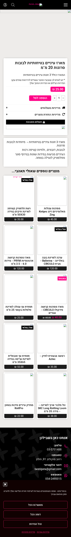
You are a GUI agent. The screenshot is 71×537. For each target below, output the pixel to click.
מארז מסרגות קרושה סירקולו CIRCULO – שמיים (52, 310)
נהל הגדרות (35, 524)
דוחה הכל (35, 514)
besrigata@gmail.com (48, 469)
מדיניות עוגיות (43, 532)
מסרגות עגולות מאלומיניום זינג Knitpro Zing (52, 212)
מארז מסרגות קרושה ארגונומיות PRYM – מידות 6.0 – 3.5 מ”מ (18, 261)
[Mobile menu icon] (66, 4)
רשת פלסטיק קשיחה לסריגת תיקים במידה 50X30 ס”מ (19, 212)
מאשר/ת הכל (35, 505)
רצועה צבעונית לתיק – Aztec (52, 357)
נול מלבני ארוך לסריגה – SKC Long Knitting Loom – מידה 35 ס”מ (52, 408)
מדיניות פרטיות (28, 532)
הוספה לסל (40, 98)
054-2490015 (53, 479)
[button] (5, 484)
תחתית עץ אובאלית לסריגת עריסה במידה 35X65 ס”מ (19, 359)
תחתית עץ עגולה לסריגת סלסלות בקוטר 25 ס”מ (19, 308)
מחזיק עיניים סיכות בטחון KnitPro (19, 406)
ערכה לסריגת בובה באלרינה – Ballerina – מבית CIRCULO (52, 261)
